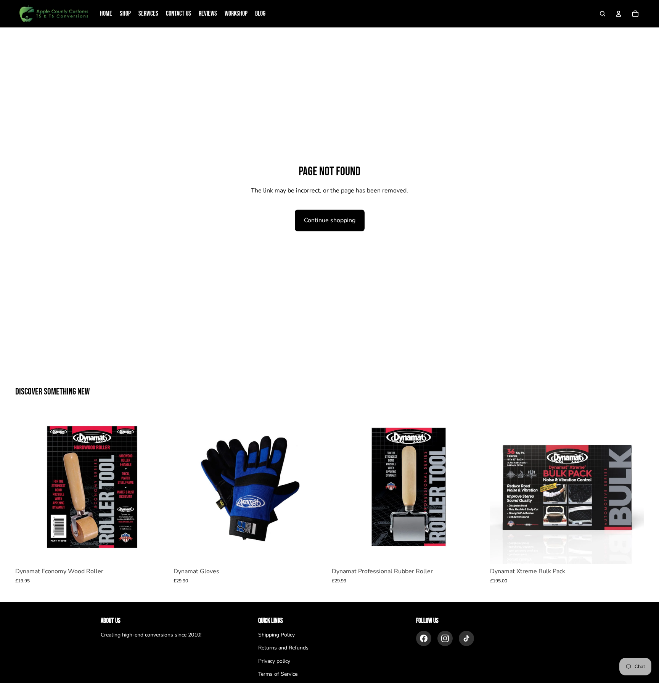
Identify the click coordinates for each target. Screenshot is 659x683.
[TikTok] (466, 638)
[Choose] (315, 552)
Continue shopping (329, 220)
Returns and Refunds (283, 647)
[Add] (157, 552)
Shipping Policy (276, 634)
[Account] (618, 13)
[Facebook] (423, 638)
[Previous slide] (501, 487)
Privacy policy (274, 661)
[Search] (602, 13)
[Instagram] (445, 638)
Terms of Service (277, 674)
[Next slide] (632, 487)
